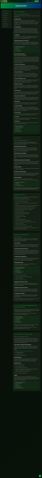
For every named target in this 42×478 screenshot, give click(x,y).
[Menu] (40, 1)
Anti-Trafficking (5, 19)
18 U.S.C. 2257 (5, 21)
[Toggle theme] (29, 1)
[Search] (27, 1)
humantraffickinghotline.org (22, 279)
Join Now (36, 1)
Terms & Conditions (5, 13)
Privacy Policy (5, 15)
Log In (32, 1)
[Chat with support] (40, 476)
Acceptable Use (5, 17)
